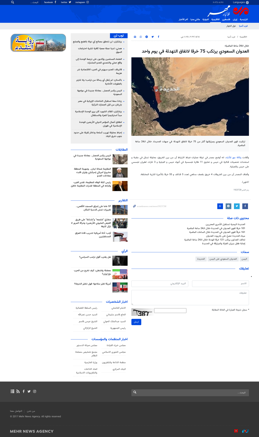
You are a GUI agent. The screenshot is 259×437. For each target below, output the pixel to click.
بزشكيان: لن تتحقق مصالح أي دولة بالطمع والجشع (97, 42)
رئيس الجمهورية (118, 328)
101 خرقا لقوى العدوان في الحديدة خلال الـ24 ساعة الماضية (216, 228)
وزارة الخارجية (90, 362)
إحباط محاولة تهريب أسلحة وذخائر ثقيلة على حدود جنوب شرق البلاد (98, 134)
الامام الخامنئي (118, 308)
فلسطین (226, 19)
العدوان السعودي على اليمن (223, 259)
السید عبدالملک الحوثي (114, 321)
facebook (48, 2)
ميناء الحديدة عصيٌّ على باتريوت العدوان (225, 236)
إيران (235, 19)
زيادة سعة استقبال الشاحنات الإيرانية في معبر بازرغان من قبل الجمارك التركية (100, 103)
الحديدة (201, 259)
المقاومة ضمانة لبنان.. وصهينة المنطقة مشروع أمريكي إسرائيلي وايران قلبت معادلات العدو (92, 172)
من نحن (31, 411)
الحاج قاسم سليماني (116, 315)
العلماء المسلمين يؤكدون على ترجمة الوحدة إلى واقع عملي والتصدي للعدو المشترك (99, 61)
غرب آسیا (243, 26)
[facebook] (23, 391)
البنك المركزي (119, 369)
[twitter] (29, 391)
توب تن (119, 35)
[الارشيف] (12, 391)
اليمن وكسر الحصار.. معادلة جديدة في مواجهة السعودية (99, 92)
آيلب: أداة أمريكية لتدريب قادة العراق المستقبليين (93, 235)
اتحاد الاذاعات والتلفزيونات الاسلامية (86, 371)
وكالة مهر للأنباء (233, 158)
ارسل (136, 322)
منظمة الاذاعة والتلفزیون (114, 362)
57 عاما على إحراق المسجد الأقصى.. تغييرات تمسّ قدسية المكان (93, 208)
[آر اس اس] (18, 391)
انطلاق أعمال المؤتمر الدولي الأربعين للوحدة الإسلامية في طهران (100, 124)
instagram (80, 2)
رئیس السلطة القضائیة (86, 308)
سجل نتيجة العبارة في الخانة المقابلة (230, 310)
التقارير (123, 200)
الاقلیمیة (215, 19)
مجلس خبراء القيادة (116, 345)
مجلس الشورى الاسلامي (114, 352)
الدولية (205, 19)
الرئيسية (244, 19)
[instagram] (34, 391)
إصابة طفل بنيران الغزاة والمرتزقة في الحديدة (223, 244)
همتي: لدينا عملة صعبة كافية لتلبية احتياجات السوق (100, 50)
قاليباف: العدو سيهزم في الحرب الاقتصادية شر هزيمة (99, 71)
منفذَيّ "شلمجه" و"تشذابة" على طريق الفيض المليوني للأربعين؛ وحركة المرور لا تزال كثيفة (91, 223)
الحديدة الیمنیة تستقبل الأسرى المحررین (225, 224)
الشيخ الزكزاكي (90, 328)
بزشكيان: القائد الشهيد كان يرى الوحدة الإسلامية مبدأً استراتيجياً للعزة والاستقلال (98, 113)
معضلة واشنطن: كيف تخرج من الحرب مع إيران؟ (92, 272)
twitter (64, 2)
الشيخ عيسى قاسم (88, 321)
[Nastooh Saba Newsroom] (243, 431)
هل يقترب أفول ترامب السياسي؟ (95, 257)
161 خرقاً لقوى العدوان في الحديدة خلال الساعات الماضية (217, 232)
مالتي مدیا (195, 19)
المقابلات (122, 149)
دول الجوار (231, 26)
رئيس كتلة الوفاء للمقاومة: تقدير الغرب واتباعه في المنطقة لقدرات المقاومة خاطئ (91, 184)
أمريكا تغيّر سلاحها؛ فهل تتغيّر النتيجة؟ (92, 284)
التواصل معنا (16, 411)
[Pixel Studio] (234, 431)
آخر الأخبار (183, 19)
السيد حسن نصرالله (87, 315)
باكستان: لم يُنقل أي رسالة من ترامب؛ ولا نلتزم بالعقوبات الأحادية (99, 82)
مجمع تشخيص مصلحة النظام (86, 354)
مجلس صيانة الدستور (86, 345)
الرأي (125, 251)
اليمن (244, 259)
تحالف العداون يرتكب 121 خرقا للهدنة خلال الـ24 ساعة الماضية (214, 240)
